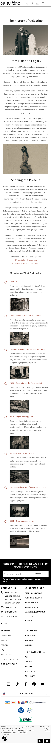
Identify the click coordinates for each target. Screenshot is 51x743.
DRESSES (28, 666)
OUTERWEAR (30, 671)
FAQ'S (3, 650)
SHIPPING (4, 640)
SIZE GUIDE (29, 616)
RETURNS (4, 645)
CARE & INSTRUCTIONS (33, 598)
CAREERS (28, 645)
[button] (5, 738)
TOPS (27, 657)
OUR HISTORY (30, 636)
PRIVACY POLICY (31, 602)
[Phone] (26, 3)
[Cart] (43, 3)
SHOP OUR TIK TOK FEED (10, 664)
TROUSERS (29, 662)
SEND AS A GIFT (6, 654)
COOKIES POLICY (31, 607)
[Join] (37, 3)
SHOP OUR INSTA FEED (9, 659)
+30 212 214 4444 (11, 592)
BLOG (4, 623)
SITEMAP (28, 621)
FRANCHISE (29, 640)
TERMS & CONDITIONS (33, 593)
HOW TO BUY (6, 636)
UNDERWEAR (30, 676)
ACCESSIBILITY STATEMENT (35, 612)
